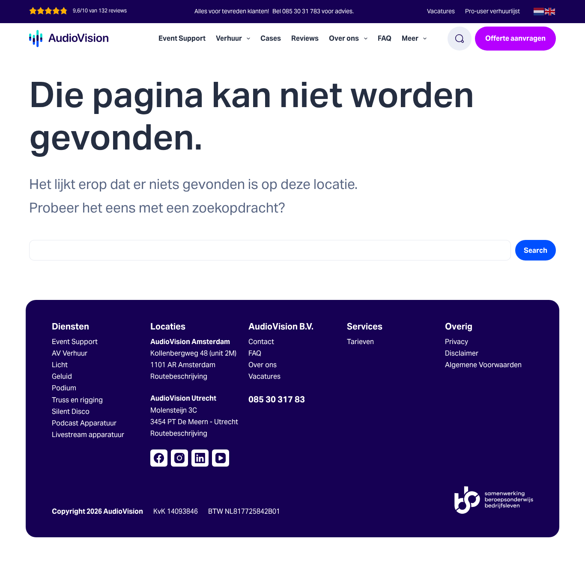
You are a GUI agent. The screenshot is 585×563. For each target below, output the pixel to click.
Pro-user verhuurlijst (492, 11)
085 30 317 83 (276, 399)
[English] (550, 11)
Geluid (62, 376)
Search (535, 250)
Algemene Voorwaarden (483, 364)
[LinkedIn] (200, 458)
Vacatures (441, 11)
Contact (261, 341)
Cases (270, 38)
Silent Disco (71, 411)
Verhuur (229, 38)
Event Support (182, 38)
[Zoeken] (460, 39)
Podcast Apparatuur (84, 423)
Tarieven (360, 341)
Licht (60, 364)
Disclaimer (461, 353)
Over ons (262, 364)
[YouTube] (220, 458)
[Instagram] (179, 458)
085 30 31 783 (301, 11)
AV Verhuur (69, 353)
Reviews (305, 38)
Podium (64, 387)
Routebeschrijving (178, 376)
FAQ (384, 38)
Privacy (456, 341)
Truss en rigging (77, 399)
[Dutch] (539, 11)
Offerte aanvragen (515, 38)
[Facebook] (158, 458)
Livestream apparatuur (88, 434)
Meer (410, 38)
